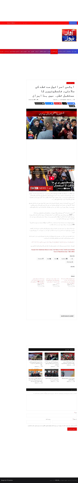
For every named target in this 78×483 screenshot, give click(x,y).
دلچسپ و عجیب (23, 51)
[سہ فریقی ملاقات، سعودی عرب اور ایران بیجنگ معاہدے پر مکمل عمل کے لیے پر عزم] (35, 373)
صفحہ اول (74, 51)
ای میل (75, 419)
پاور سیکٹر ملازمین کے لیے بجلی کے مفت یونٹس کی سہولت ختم (53, 23)
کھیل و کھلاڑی (43, 51)
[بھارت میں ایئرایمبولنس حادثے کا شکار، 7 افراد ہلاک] (35, 356)
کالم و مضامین (61, 51)
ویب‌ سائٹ (48, 419)
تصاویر (4, 23)
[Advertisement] (39, 10)
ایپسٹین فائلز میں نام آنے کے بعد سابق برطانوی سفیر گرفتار (51, 363)
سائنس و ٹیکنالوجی (14, 51)
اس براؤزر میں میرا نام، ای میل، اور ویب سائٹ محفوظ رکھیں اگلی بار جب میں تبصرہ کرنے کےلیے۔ (52, 425)
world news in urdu (67, 316)
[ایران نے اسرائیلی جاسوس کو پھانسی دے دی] (51, 373)
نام (75, 412)
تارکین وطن (26, 23)
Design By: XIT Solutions (7, 480)
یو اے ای (7, 51)
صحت (29, 51)
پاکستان (68, 51)
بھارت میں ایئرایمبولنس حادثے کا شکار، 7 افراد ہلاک (36, 363)
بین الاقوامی (54, 51)
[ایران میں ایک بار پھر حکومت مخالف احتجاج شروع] (67, 356)
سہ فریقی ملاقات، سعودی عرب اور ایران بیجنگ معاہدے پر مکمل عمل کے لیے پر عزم (35, 380)
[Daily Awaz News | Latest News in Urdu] (69, 35)
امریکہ (37, 51)
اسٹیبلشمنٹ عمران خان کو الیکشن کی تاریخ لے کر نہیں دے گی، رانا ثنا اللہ (52, 242)
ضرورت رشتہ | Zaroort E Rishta (14, 23)
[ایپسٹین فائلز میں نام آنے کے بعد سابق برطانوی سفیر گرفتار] (51, 356)
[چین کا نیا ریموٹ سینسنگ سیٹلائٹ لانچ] (67, 373)
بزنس (31, 23)
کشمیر (32, 51)
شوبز (48, 51)
